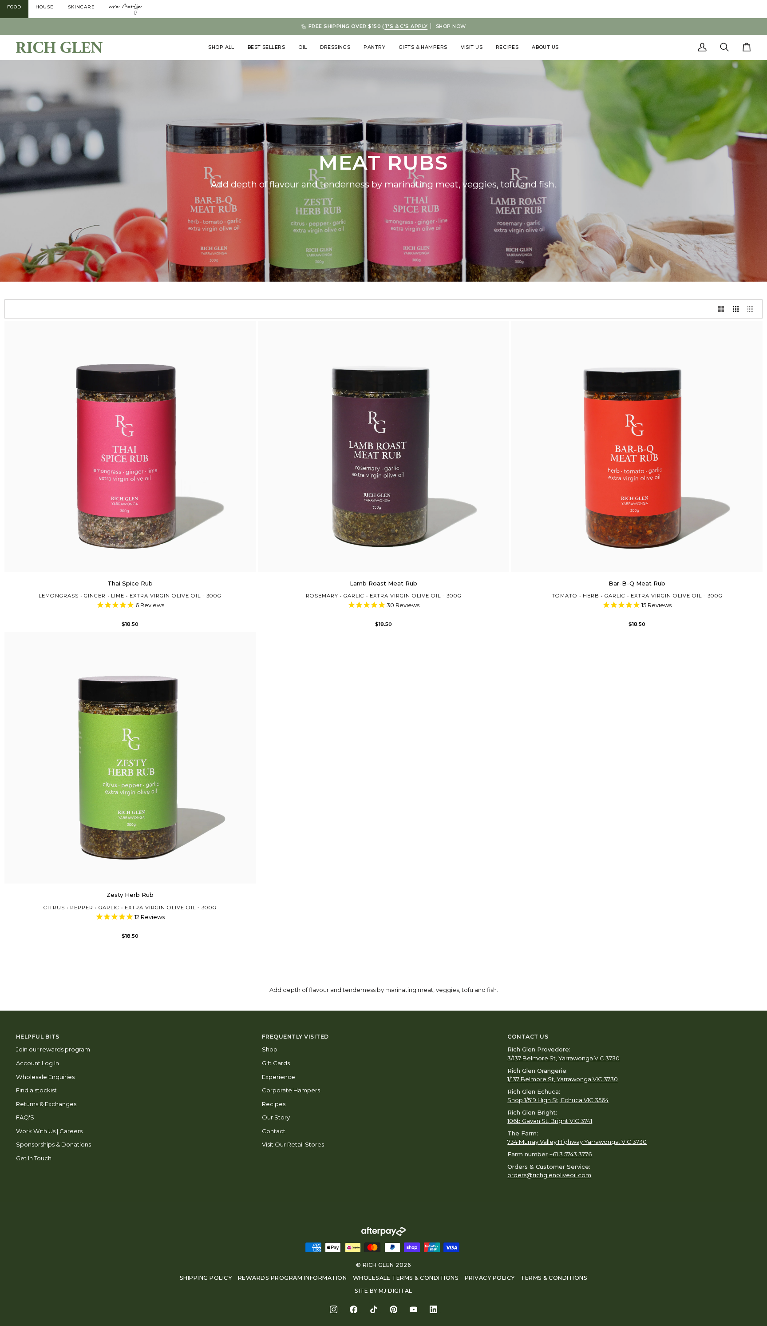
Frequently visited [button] (295, 1036)
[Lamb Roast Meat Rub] (383, 446)
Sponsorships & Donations (53, 1144)
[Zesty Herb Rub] (130, 758)
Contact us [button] (527, 1036)
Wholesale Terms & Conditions (406, 1277)
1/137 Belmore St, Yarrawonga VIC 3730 (562, 1079)
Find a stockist (36, 1090)
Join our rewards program (53, 1049)
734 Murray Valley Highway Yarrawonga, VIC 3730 (577, 1141)
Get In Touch (33, 1158)
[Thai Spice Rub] (130, 446)
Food (14, 7)
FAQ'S (25, 1117)
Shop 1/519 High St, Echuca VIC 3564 (558, 1099)
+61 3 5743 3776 (571, 1154)
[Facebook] (353, 1309)
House (45, 7)
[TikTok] (373, 1309)
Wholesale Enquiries (45, 1076)
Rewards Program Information (292, 1277)
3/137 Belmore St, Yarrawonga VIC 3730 (563, 1058)
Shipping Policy (206, 1277)
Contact (273, 1131)
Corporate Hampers (291, 1090)
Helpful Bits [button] (37, 1036)
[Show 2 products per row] (721, 309)
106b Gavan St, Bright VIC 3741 (549, 1120)
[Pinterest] (393, 1309)
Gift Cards (276, 1063)
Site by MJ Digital (383, 1290)
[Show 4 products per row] (752, 309)
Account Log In (37, 1063)
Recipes (273, 1103)
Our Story (276, 1117)
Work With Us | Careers (49, 1131)
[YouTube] (413, 1309)
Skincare (81, 7)
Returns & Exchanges (46, 1103)
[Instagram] (333, 1309)
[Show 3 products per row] (735, 309)
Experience (278, 1076)
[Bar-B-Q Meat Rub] (637, 446)
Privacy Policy (490, 1277)
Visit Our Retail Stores (293, 1144)
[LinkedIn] (433, 1309)
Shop (269, 1049)
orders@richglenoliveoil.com (549, 1175)
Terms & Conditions (554, 1277)
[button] (221, 47)
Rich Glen (378, 1265)
